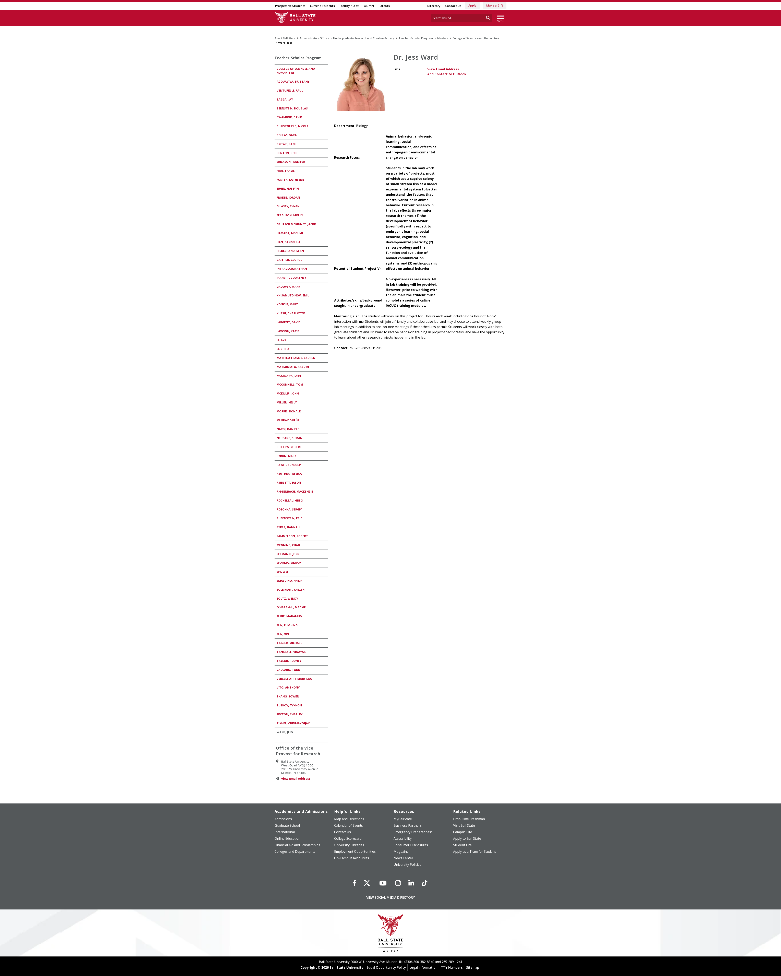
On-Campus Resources (351, 858)
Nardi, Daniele (288, 429)
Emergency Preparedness (413, 832)
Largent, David (288, 322)
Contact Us (453, 6)
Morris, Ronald (289, 411)
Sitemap (472, 967)
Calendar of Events (348, 825)
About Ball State (285, 38)
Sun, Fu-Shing (287, 625)
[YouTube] (383, 883)
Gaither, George (289, 260)
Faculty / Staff (349, 6)
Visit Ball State (464, 825)
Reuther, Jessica (289, 473)
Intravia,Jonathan (292, 269)
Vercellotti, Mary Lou (294, 679)
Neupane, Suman (289, 438)
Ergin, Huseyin (288, 188)
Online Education (287, 838)
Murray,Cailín (288, 420)
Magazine (401, 851)
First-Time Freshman (469, 819)
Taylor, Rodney (289, 661)
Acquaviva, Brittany (293, 81)
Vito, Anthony (288, 687)
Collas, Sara (287, 135)
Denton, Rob (287, 153)
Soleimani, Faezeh (290, 589)
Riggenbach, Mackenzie (295, 491)
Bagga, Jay (285, 99)
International (285, 832)
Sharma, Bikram (289, 563)
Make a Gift (494, 5)
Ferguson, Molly (290, 215)
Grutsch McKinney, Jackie (296, 224)
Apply (472, 5)
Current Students (322, 6)
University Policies (407, 864)
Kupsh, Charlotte (291, 313)
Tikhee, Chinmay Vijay (293, 723)
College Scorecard (347, 838)
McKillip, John (288, 393)
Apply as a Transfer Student (474, 851)
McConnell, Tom (290, 384)
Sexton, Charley (289, 714)
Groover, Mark (288, 287)
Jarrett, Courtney (291, 278)
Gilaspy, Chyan (288, 206)
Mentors (442, 38)
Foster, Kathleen (290, 179)
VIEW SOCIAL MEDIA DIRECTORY (390, 897)
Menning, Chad (288, 545)
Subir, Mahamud (289, 616)
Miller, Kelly (287, 402)
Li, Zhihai (283, 349)
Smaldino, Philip (289, 581)
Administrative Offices (314, 38)
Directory (434, 6)
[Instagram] (398, 883)
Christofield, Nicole (293, 126)
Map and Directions (349, 819)
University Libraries (349, 845)
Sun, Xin (283, 634)
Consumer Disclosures (411, 845)
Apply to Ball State (467, 838)
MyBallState (403, 819)
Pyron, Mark (286, 456)
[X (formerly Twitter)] (367, 883)
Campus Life (462, 832)
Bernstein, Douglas (292, 108)
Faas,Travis (286, 171)
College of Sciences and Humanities (476, 38)
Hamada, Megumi (290, 233)
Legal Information (423, 967)
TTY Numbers (452, 967)
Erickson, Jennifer (291, 162)
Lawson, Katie (288, 331)
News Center (403, 858)
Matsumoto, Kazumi (293, 367)
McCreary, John (289, 376)
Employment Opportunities (355, 851)
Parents (384, 6)
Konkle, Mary (287, 304)
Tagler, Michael (289, 643)
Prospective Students (290, 6)
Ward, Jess (285, 732)
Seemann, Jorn (288, 554)
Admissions (283, 819)
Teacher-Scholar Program (416, 38)
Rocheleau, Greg (290, 500)
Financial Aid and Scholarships (297, 845)
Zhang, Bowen (288, 696)
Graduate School (287, 825)
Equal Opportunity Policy (386, 967)
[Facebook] (354, 883)
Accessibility (403, 838)
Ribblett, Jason (289, 482)
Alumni (369, 6)
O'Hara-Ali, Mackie (291, 607)
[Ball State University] (390, 934)
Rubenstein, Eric (289, 518)
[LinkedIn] (411, 883)
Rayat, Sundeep (289, 465)
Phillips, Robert (289, 447)
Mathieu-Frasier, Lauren (296, 358)
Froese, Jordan (288, 197)
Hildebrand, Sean (290, 251)
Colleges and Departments (295, 851)
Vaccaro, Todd (288, 670)
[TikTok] (424, 883)
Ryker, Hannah (288, 527)
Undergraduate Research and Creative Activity (363, 38)
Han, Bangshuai (289, 242)
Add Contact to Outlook (446, 74)
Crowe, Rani (286, 144)
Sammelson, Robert (292, 536)
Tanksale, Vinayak (291, 652)
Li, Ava (282, 340)
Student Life (462, 845)
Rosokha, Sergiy (289, 509)
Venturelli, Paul (290, 90)
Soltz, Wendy (287, 598)
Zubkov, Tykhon (289, 705)
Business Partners (408, 825)
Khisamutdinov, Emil (293, 295)
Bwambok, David (289, 117)
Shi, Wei (282, 572)
